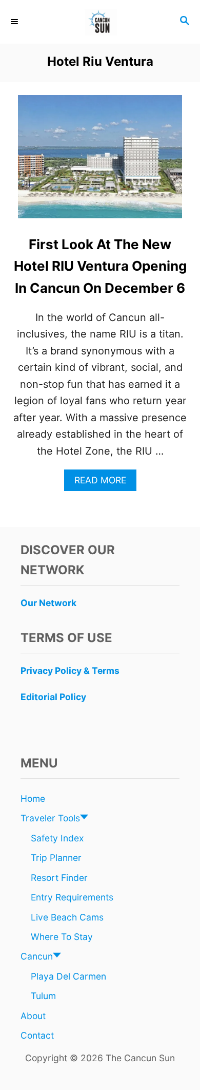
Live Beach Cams (67, 917)
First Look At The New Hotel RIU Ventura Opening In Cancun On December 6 (100, 266)
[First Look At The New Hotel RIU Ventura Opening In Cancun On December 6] (100, 162)
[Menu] (15, 21)
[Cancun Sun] (100, 22)
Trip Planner (56, 857)
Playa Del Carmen (68, 976)
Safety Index (57, 838)
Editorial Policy (53, 696)
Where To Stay (62, 936)
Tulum (43, 995)
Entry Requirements (72, 897)
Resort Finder (59, 877)
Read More (104, 482)
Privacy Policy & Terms (70, 670)
